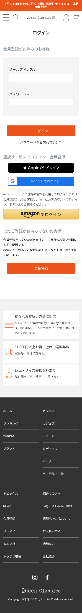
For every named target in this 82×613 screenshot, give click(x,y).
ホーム (7, 411)
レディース (50, 448)
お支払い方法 (52, 531)
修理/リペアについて (57, 518)
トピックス (10, 493)
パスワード (19, 94)
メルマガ (9, 544)
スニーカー (50, 436)
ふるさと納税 (12, 556)
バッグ (47, 461)
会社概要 (49, 556)
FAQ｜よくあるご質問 (57, 506)
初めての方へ (52, 493)
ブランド (9, 448)
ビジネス (49, 411)
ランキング (10, 423)
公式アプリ (10, 531)
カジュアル (50, 423)
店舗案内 (49, 544)
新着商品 (9, 436)
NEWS (7, 506)
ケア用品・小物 (53, 473)
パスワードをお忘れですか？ (41, 142)
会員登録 (9, 518)
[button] (41, 168)
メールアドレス (23, 69)
